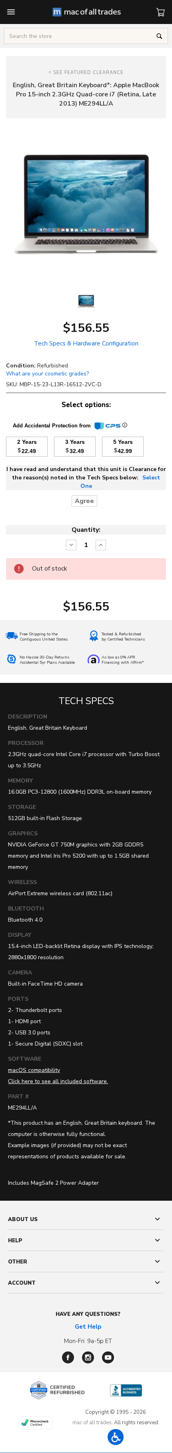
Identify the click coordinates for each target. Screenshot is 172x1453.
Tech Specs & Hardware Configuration (86, 343)
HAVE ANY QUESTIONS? (88, 1314)
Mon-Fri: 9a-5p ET (88, 1341)
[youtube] (108, 1357)
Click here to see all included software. (58, 1081)
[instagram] (88, 1357)
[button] (116, 1437)
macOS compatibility (34, 1070)
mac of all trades (92, 1422)
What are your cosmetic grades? (47, 373)
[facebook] (68, 1357)
